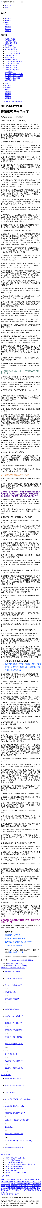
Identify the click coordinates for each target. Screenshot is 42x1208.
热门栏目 (4, 1176)
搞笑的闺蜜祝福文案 (20, 956)
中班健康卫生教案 (11, 43)
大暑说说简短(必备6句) (14, 1166)
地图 (13, 101)
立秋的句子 (9, 1127)
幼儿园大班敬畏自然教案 (13, 61)
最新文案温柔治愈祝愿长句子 (15, 1113)
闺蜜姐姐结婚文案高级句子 (14, 1044)
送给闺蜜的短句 (10, 992)
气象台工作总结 (10, 41)
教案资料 (8, 18)
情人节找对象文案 (31, 1180)
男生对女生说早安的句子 (13, 985)
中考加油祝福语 (11, 1170)
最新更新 (10, 1194)
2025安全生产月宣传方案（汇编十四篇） (19, 1141)
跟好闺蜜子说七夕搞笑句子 (14, 971)
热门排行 (4, 1154)
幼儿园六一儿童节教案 (12, 78)
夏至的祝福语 (25, 1186)
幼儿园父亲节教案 (11, 51)
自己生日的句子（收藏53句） (16, 1158)
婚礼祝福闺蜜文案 (11, 1054)
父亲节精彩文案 (8, 1188)
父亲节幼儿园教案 (11, 49)
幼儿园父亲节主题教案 (12, 53)
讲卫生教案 (9, 45)
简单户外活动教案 (11, 55)
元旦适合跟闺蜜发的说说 (13, 978)
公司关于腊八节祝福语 (22, 1188)
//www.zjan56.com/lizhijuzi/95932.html (21, 960)
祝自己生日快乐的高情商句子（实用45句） (21, 1164)
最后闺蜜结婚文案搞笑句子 (14, 1061)
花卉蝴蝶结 (9, 72)
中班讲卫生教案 (10, 47)
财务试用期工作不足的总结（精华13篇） (19, 1099)
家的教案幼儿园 (10, 80)
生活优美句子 (5, 1180)
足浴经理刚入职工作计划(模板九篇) (17, 1120)
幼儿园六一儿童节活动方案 (14, 76)
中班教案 (8, 25)
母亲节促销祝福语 (29, 1190)
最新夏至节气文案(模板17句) (16, 1172)
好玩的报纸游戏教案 (12, 65)
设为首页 (8, 5)
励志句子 (8, 29)
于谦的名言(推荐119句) (15, 963)
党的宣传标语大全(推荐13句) (14, 1147)
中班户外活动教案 (11, 59)
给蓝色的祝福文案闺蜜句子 (14, 1016)
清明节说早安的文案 (12, 1009)
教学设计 (8, 31)
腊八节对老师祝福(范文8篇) (14, 1106)
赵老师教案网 (5, 101)
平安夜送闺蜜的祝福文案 (13, 1030)
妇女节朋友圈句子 (31, 1182)
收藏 (6, 7)
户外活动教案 (9, 57)
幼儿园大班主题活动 (12, 63)
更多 (23, 968)
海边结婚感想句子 (26, 1184)
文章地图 (16, 1194)
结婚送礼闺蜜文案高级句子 (14, 1068)
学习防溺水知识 (17, 1190)
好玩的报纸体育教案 (12, 70)
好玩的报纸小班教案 (12, 68)
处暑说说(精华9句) (11, 1092)
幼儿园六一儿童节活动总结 (14, 74)
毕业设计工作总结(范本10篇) (14, 1085)
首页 (6, 83)
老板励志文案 (15, 1184)
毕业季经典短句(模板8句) (14, 1168)
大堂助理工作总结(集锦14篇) (17, 966)
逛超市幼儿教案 (10, 39)
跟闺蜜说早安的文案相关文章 (11, 968)
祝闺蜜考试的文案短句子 (13, 1023)
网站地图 (4, 1194)
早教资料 (8, 20)
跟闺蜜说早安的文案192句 (14, 1134)
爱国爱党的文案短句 (13, 1186)
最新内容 (4, 1075)
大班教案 (8, 27)
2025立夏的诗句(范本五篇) (15, 1162)
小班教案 (8, 22)
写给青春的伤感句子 (18, 1180)
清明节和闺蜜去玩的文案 (13, 1037)
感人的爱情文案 (19, 1182)
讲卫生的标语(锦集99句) (14, 1160)
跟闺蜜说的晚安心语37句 (13, 1078)
